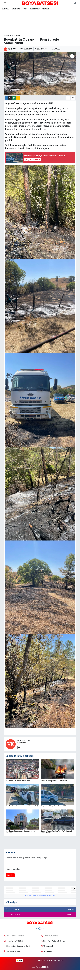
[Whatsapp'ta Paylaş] (14, 98)
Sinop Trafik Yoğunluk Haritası (54, 941)
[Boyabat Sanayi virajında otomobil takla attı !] (22, 794)
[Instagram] (42, 928)
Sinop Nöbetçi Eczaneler (15, 936)
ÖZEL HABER (34, 9)
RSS (20, 960)
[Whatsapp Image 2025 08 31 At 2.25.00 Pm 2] (40, 681)
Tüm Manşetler (48, 946)
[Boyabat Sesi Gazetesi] (40, 3)
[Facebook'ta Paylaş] (6, 98)
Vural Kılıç (21, 743)
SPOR (24, 9)
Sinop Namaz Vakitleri (15, 941)
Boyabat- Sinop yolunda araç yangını (54, 781)
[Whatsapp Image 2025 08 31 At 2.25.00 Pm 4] (40, 493)
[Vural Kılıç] (11, 744)
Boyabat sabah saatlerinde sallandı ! (18, 781)
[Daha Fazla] (18, 98)
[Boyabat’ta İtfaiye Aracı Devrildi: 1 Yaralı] (57, 794)
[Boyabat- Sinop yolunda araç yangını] (57, 769)
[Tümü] (73, 902)
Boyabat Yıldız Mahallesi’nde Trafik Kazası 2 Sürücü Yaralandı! (56, 832)
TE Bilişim (45, 967)
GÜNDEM (5, 9)
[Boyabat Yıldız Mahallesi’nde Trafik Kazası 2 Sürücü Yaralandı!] (57, 819)
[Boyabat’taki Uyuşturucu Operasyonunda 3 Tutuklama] (22, 819)
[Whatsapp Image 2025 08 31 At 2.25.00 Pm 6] (40, 306)
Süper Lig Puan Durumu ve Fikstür (18, 946)
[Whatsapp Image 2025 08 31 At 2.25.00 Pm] (40, 212)
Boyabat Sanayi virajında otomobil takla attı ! (22, 806)
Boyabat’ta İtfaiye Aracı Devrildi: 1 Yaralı (55, 806)
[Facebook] (38, 928)
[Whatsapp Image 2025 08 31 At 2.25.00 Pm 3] (40, 587)
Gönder (10, 875)
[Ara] (75, 3)
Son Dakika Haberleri (13, 951)
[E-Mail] (19, 747)
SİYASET (45, 9)
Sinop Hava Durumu (51, 936)
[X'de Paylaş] (10, 98)
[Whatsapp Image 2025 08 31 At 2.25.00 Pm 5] (40, 399)
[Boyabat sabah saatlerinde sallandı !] (22, 769)
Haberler (7, 36)
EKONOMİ (16, 9)
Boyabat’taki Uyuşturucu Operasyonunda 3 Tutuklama (21, 832)
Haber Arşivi (48, 951)
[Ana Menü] (5, 3)
